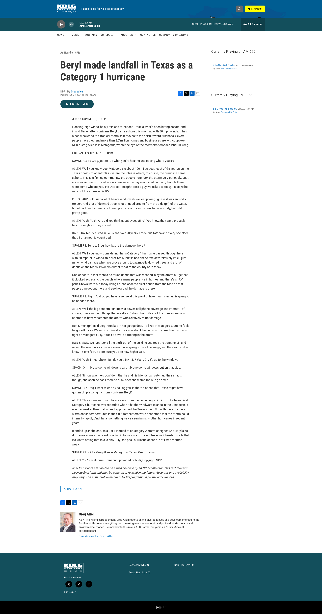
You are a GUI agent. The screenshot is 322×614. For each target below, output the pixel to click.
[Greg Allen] (67, 522)
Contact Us (148, 35)
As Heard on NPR (70, 52)
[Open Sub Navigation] (66, 35)
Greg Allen (77, 91)
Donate (256, 9)
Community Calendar (173, 35)
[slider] (76, 24)
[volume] (71, 24)
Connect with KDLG (139, 565)
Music (75, 35)
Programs (90, 35)
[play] (61, 24)
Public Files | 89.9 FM (183, 565)
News (60, 35)
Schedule (106, 35)
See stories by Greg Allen (96, 536)
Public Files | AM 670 (139, 572)
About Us (127, 35)
